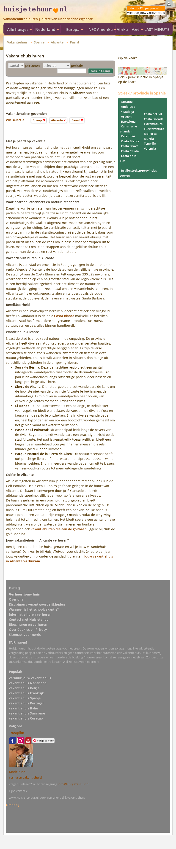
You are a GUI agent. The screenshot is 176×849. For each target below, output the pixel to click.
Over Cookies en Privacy (28, 629)
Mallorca (150, 134)
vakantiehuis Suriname (27, 713)
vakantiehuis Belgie (24, 688)
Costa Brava (129, 146)
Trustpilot (17, 732)
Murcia (149, 139)
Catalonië (128, 136)
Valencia (150, 148)
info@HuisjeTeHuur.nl (73, 784)
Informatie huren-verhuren (30, 614)
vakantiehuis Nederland (28, 683)
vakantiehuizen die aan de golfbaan (59, 529)
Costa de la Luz (128, 158)
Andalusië (128, 107)
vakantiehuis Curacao (26, 718)
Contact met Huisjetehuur (29, 619)
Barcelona (128, 121)
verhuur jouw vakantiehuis (30, 678)
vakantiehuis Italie (23, 708)
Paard (74, 42)
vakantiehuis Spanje (25, 698)
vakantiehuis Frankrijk (26, 693)
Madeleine (17, 772)
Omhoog (12, 805)
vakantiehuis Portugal (26, 703)
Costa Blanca (64, 316)
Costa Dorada (154, 119)
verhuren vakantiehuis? (25, 777)
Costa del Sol (153, 114)
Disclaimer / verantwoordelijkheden (37, 604)
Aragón (126, 116)
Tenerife (150, 143)
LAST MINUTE (156, 29)
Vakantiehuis (17, 42)
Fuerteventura (154, 129)
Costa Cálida (130, 151)
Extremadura (153, 124)
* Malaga (127, 112)
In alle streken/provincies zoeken (138, 173)
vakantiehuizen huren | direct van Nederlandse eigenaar (48, 19)
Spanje (39, 42)
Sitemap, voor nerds (25, 634)
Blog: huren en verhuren (28, 624)
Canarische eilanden (128, 128)
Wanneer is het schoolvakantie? (34, 609)
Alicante (57, 42)
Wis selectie (15, 120)
